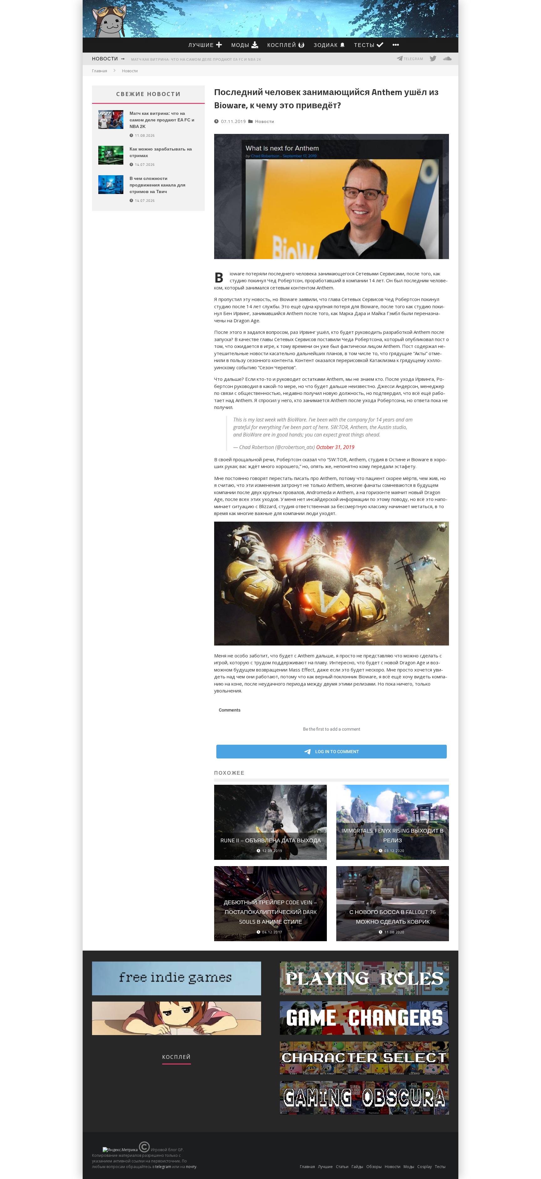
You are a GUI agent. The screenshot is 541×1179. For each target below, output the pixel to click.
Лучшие (202, 45)
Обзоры (374, 1166)
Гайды (357, 1166)
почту (191, 1166)
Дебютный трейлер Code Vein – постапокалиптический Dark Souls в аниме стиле (270, 912)
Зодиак (327, 45)
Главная (99, 71)
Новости (105, 58)
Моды (241, 45)
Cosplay (424, 1166)
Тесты (365, 45)
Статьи (342, 1166)
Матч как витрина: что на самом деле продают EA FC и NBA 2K (196, 59)
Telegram (413, 58)
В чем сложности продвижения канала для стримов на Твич (157, 185)
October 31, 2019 (335, 447)
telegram (163, 1166)
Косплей (282, 45)
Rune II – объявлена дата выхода (270, 840)
